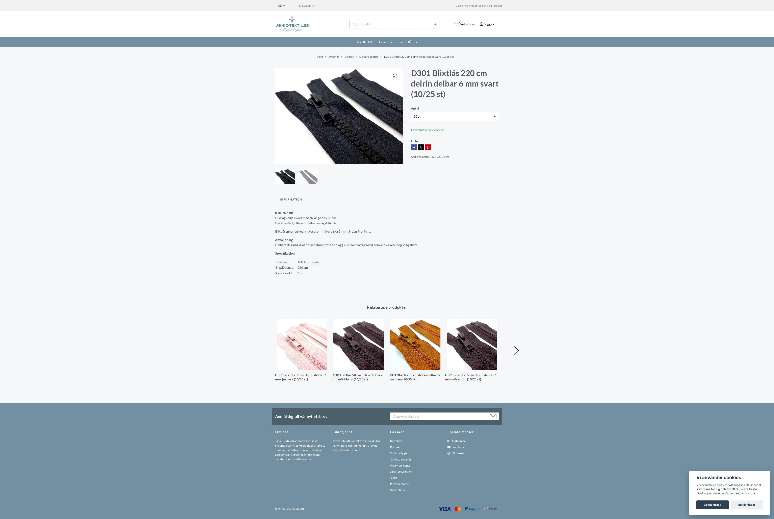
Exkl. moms (306, 5)
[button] (516, 350)
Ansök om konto (400, 465)
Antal (415, 108)
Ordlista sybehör (400, 459)
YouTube (458, 447)
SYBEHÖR (406, 42)
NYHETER (364, 42)
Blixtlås (349, 56)
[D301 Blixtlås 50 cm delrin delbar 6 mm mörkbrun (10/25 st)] (358, 344)
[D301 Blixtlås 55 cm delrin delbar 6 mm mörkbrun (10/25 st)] (472, 344)
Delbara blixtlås (369, 56)
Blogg (393, 477)
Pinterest (458, 453)
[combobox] (455, 116)
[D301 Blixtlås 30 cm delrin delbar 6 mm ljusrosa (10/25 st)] (302, 344)
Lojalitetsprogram (401, 471)
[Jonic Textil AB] (331, 24)
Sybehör (334, 56)
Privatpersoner (399, 484)
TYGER (383, 42)
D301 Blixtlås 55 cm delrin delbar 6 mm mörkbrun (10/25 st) (470, 377)
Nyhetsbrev (397, 490)
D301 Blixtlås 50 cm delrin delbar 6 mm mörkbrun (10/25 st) (357, 377)
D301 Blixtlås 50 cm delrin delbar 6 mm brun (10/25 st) (414, 377)
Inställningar (746, 504)
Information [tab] (291, 199)
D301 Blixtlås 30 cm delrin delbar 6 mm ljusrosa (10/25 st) (300, 377)
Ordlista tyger (399, 453)
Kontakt (395, 447)
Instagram (458, 441)
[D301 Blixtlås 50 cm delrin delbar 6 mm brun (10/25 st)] (415, 344)
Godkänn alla (712, 504)
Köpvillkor (396, 441)
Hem (320, 56)
